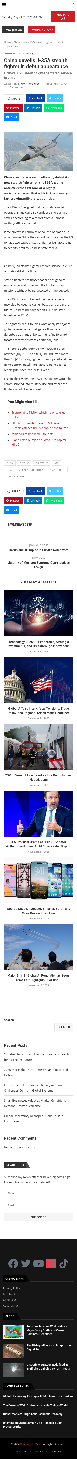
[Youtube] (38, 1263)
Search (9, 1020)
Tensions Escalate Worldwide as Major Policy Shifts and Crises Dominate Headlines (47, 1330)
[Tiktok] (64, 1263)
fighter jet (42, 463)
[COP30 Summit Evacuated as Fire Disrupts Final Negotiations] (38, 747)
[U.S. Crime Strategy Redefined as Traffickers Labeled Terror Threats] (13, 1370)
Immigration (13, 30)
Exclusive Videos (42, 30)
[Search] (73, 5)
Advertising (10, 1305)
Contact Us (10, 1299)
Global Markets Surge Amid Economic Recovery (32, 1414)
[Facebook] (13, 1263)
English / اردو (63, 17)
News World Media (31, 1444)
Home (7, 42)
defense (24, 463)
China (10, 463)
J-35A (9, 469)
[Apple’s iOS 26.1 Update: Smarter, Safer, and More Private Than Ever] (38, 880)
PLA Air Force (57, 469)
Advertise (55, 1451)
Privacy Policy (12, 1288)
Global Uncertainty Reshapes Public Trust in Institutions (38, 1396)
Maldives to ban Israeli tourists (32, 434)
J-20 (56, 463)
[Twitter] (26, 1263)
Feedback (9, 1294)
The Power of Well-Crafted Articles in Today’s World (35, 1405)
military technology (30, 469)
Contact (38, 1451)
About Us (21, 1451)
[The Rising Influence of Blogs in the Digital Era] (13, 1351)
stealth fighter (16, 476)
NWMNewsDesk (28, 83)
